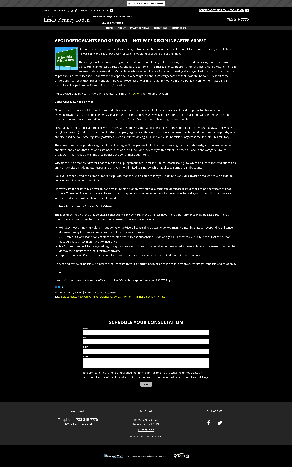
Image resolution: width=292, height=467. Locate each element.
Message (87, 356)
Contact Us (179, 28)
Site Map (134, 436)
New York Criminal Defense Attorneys (143, 296)
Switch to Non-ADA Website (147, 3)
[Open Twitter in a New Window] (219, 422)
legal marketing (145, 456)
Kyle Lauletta (68, 296)
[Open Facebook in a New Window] (208, 422)
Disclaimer (145, 436)
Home (109, 28)
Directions (146, 430)
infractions (135, 93)
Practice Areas (139, 28)
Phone (86, 347)
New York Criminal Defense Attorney (99, 296)
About (122, 28)
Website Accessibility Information (221, 10)
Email (85, 338)
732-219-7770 (238, 19)
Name (85, 328)
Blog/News (160, 28)
